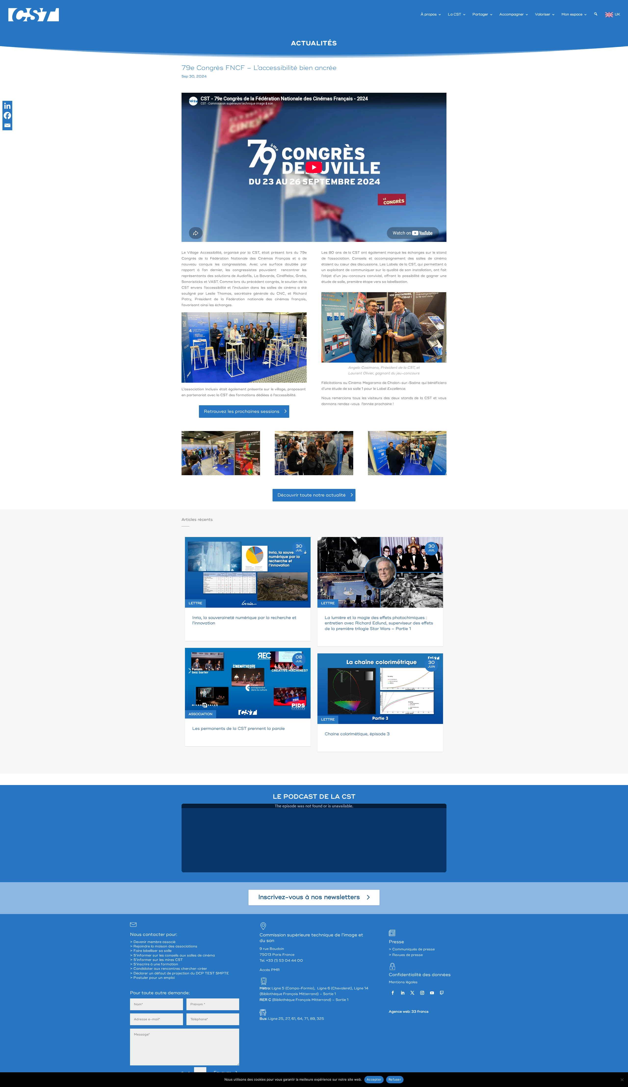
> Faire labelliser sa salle (150, 951)
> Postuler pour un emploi (152, 978)
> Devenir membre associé (152, 942)
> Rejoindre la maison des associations (163, 946)
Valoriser (542, 14)
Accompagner (511, 14)
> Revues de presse (406, 955)
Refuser (395, 1079)
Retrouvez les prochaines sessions (241, 411)
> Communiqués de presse (412, 949)
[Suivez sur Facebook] (393, 993)
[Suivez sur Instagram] (422, 993)
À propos (429, 14)
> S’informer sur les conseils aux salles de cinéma (172, 955)
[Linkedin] (7, 106)
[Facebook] (7, 115)
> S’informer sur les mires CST (156, 960)
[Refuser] (621, 1079)
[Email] (7, 125)
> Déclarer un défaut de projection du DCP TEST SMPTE (179, 973)
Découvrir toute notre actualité (311, 495)
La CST (454, 14)
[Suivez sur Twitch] (442, 993)
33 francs (420, 1011)
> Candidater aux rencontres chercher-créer (168, 969)
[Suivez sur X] (412, 993)
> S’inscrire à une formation (154, 964)
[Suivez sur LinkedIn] (402, 993)
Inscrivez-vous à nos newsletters (309, 897)
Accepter (374, 1079)
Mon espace (572, 14)
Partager (480, 14)
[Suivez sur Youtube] (432, 993)
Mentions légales (403, 982)
